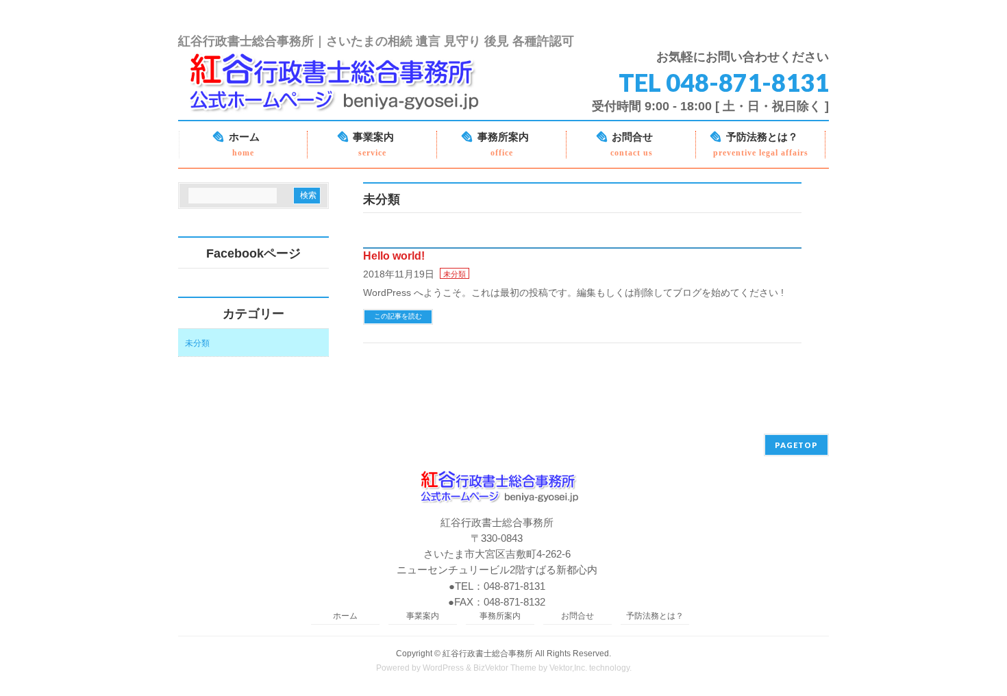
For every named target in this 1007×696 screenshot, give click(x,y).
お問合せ (577, 616)
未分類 (454, 274)
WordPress (443, 668)
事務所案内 (500, 616)
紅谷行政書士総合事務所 (488, 653)
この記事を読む (398, 316)
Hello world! (394, 256)
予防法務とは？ (655, 616)
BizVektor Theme (504, 668)
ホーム (345, 616)
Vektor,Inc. (568, 668)
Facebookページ (253, 253)
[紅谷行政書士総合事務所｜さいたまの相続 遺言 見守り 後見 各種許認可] (341, 104)
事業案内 (422, 616)
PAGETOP (796, 444)
